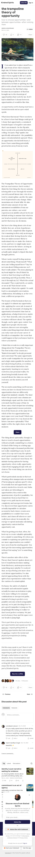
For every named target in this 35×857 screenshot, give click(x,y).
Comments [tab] (6, 708)
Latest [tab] (9, 763)
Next (28, 694)
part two (7, 633)
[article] (17, 775)
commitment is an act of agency (11, 786)
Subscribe (24, 3)
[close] (29, 795)
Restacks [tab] (14, 708)
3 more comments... (8, 753)
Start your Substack (12, 848)
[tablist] (10, 708)
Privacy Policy (24, 838)
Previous (7, 694)
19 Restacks (24, 681)
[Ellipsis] (32, 725)
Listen (31, 29)
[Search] (31, 763)
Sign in (31, 3)
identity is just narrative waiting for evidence (11, 770)
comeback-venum (12, 726)
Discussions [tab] (16, 763)
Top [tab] (4, 763)
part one (5, 628)
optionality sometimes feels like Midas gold (12, 791)
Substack (8, 853)
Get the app (27, 848)
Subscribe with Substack (19, 829)
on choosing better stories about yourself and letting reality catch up (12, 775)
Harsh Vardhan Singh (13, 743)
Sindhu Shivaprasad (8, 28)
